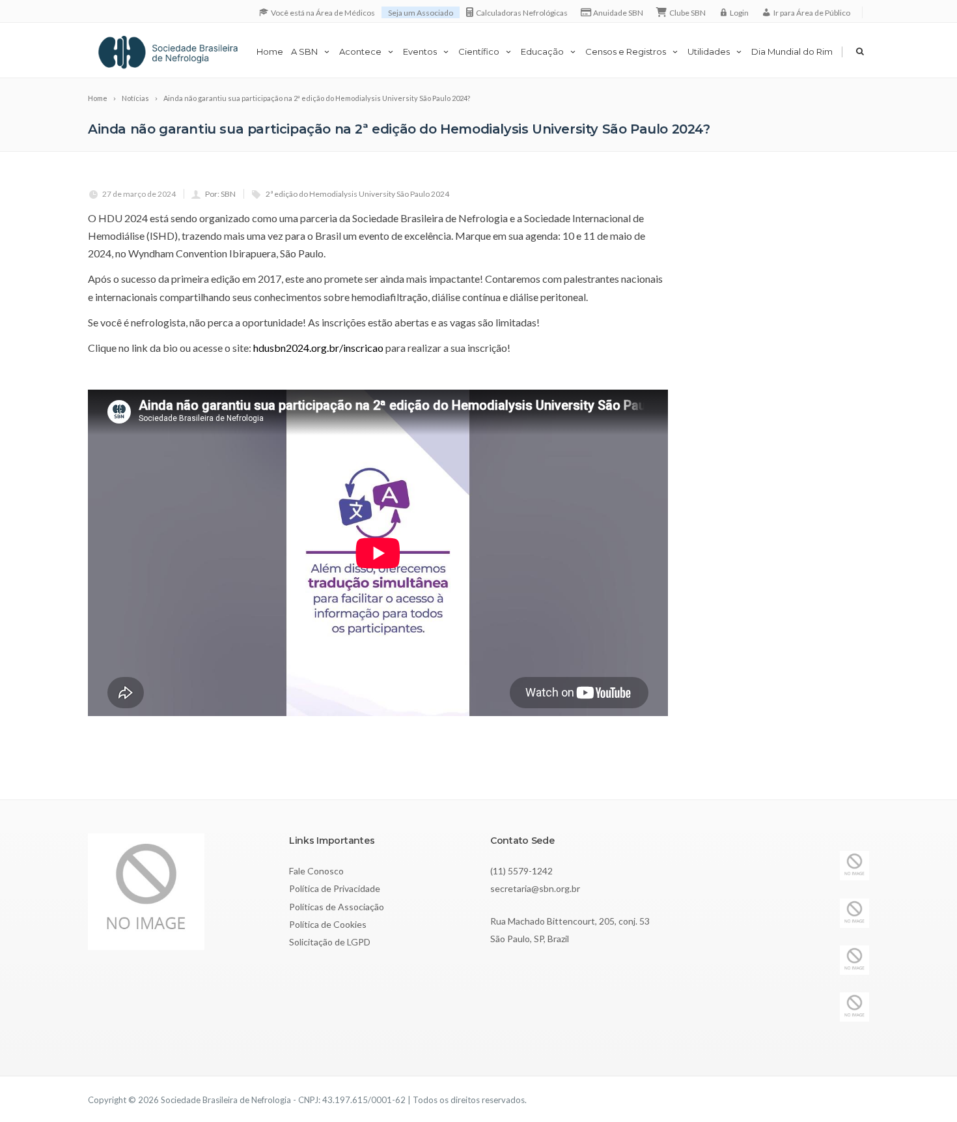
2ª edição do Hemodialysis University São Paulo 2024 (357, 194)
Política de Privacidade (334, 888)
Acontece (360, 51)
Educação (542, 51)
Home (270, 51)
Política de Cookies (328, 924)
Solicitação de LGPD (329, 941)
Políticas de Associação (336, 906)
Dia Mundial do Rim (792, 51)
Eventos (420, 51)
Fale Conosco (316, 870)
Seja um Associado (420, 13)
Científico (478, 51)
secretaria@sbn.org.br (535, 888)
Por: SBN (220, 194)
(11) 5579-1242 (521, 870)
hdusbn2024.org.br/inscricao (318, 347)
